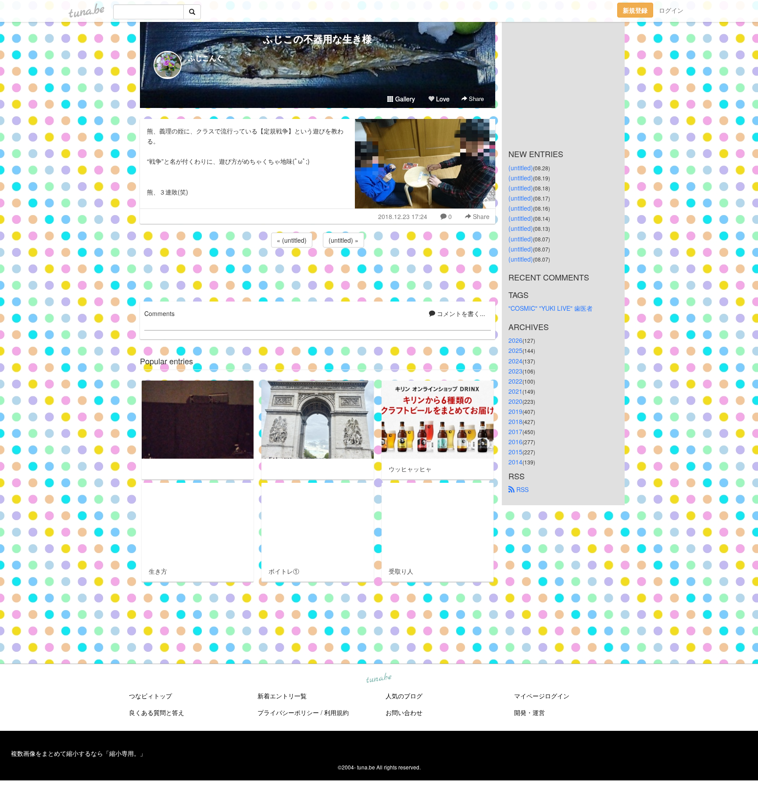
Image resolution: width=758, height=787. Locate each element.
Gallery (404, 98)
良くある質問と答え (156, 712)
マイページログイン (541, 695)
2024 (515, 360)
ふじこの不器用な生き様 (317, 39)
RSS (522, 489)
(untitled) (520, 167)
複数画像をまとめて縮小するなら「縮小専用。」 (78, 753)
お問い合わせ (404, 712)
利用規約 (336, 712)
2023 (515, 371)
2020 (515, 401)
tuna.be (378, 678)
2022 (515, 381)
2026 (515, 340)
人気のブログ (404, 695)
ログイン (671, 10)
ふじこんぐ (205, 58)
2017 (515, 431)
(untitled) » (343, 240)
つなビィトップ (150, 695)
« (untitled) (292, 240)
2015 (515, 451)
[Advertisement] (317, 273)
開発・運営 (529, 712)
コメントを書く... (460, 313)
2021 (515, 391)
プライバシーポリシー (288, 712)
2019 (515, 411)
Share (475, 98)
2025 (515, 350)
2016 (515, 441)
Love (442, 98)
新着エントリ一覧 (282, 695)
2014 (515, 461)
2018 (515, 421)
